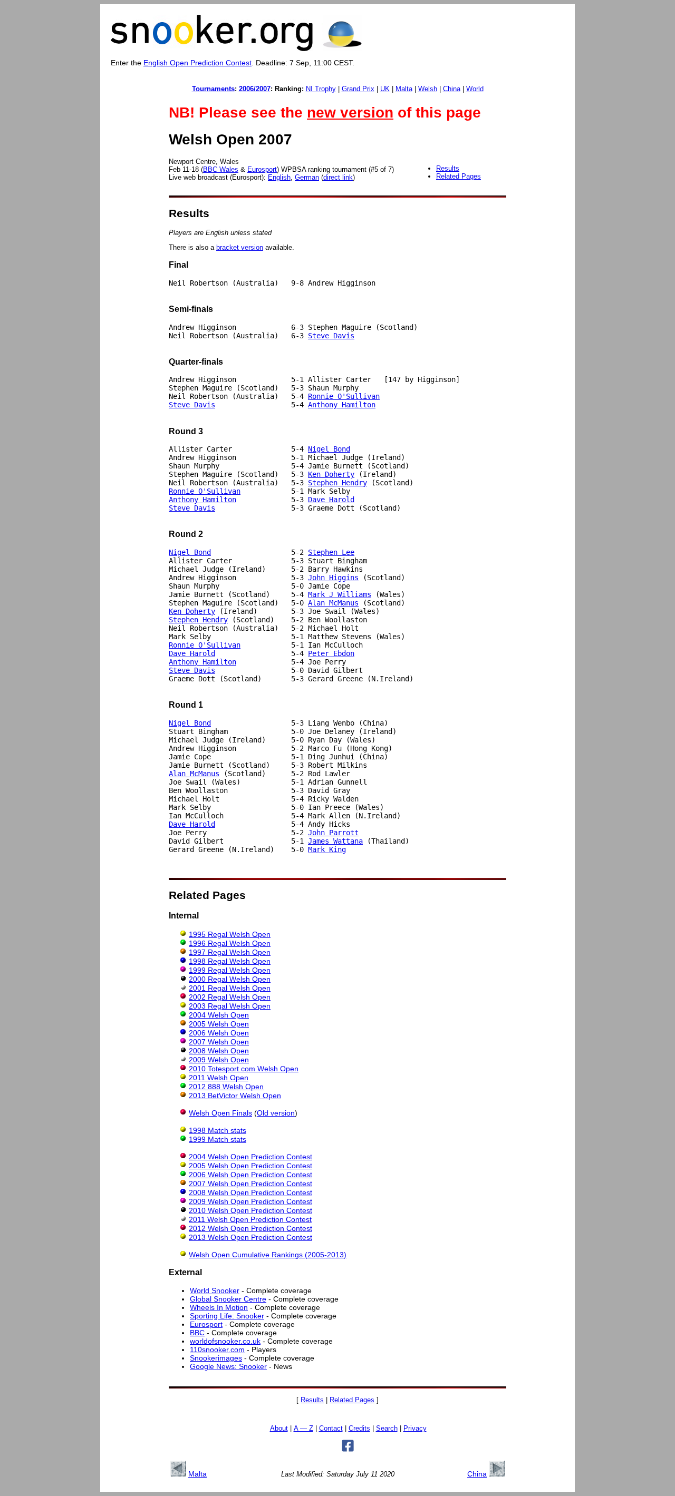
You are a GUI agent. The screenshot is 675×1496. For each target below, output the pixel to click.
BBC (197, 1332)
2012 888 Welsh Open (226, 1086)
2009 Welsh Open (219, 1059)
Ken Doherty (331, 474)
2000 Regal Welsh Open (230, 979)
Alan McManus (333, 603)
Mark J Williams (339, 594)
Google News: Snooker (228, 1366)
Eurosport (262, 169)
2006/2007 (255, 89)
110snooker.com (217, 1349)
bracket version (239, 247)
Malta (404, 89)
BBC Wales (220, 169)
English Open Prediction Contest (197, 62)
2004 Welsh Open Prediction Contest (250, 1156)
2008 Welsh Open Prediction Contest (250, 1192)
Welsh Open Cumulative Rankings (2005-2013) (267, 1254)
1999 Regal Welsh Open (230, 970)
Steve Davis (331, 335)
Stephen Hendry (337, 482)
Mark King (327, 849)
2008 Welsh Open (219, 1051)
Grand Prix (358, 89)
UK (385, 89)
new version (350, 112)
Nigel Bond (329, 449)
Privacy (415, 1428)
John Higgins (333, 577)
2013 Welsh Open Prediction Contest (250, 1237)
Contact (331, 1428)
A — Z (303, 1428)
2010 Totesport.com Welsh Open (243, 1068)
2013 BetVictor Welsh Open (235, 1095)
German (307, 177)
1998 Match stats (217, 1130)
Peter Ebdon (331, 653)
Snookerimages (216, 1358)
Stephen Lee (331, 552)
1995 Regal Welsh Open (230, 934)
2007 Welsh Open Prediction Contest (250, 1183)
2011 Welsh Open (218, 1077)
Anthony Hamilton (341, 404)
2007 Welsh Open (219, 1042)
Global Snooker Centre (228, 1299)
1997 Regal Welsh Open (230, 952)
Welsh (427, 89)
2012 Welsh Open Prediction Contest (250, 1228)
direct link (338, 177)
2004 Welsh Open (219, 1015)
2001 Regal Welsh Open (230, 988)
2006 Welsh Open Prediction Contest (250, 1174)
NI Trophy (321, 89)
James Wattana (335, 841)
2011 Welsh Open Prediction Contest (250, 1219)
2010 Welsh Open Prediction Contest (250, 1210)
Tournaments (213, 89)
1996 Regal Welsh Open (230, 943)
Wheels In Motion (219, 1307)
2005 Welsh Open (219, 1024)
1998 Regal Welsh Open (230, 961)
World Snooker (214, 1290)
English (279, 177)
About (279, 1428)
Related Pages (458, 176)
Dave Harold (331, 499)
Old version (276, 1113)
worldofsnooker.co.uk (225, 1341)
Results (447, 168)
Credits (359, 1428)
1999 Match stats (217, 1139)
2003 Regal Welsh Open (230, 1006)
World (475, 89)
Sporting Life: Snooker (227, 1316)
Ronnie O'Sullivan (344, 396)
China (451, 89)
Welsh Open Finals (220, 1113)
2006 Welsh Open (219, 1033)
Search (387, 1428)
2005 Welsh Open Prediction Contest (250, 1165)
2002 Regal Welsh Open (230, 997)
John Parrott (333, 832)
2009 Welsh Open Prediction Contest (250, 1201)
